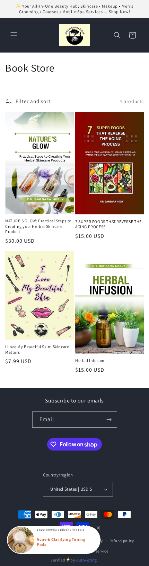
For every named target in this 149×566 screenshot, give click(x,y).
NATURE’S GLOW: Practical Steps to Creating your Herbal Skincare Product (38, 226)
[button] (13, 35)
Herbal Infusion (90, 360)
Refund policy (121, 540)
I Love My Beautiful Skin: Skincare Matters (37, 349)
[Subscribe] (109, 419)
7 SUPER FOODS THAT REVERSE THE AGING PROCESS (108, 224)
